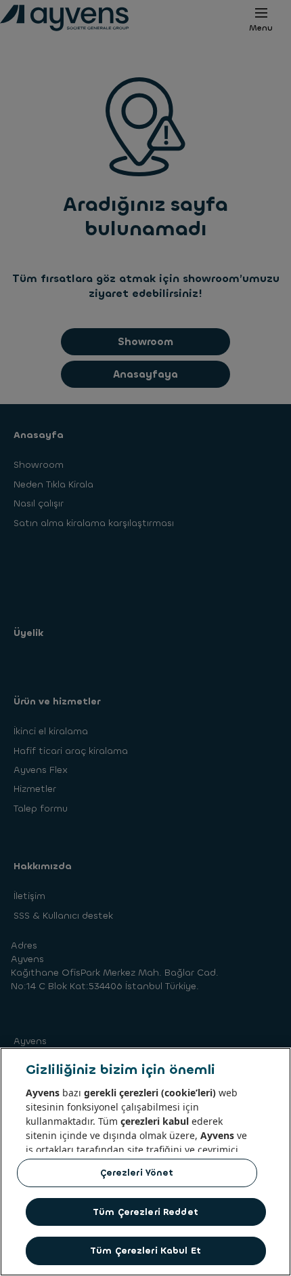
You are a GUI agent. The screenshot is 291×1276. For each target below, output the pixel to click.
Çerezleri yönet (137, 1172)
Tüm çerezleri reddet (145, 1212)
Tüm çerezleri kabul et (145, 1250)
